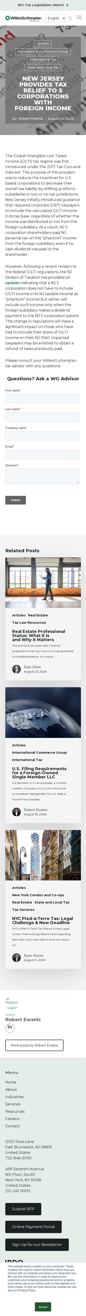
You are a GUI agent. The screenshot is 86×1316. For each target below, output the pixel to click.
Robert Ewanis (30, 118)
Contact (12, 1126)
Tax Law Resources (29, 623)
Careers (12, 1119)
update (12, 283)
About (11, 1089)
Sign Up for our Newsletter (37, 1244)
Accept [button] (43, 1307)
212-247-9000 (17, 1191)
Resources (15, 1111)
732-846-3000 (18, 1158)
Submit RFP (23, 1209)
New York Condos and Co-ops (38, 895)
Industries (14, 1097)
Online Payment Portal (33, 1227)
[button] (79, 17)
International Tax (43, 60)
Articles (43, 44)
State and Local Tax (42, 68)
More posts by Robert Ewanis (34, 1045)
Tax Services (23, 910)
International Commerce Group (43, 52)
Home (11, 1082)
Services (12, 1104)
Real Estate (38, 615)
